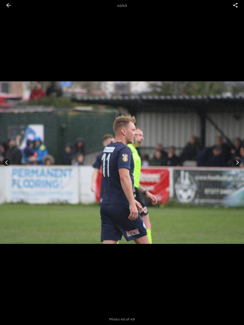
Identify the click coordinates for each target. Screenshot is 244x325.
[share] (235, 5)
